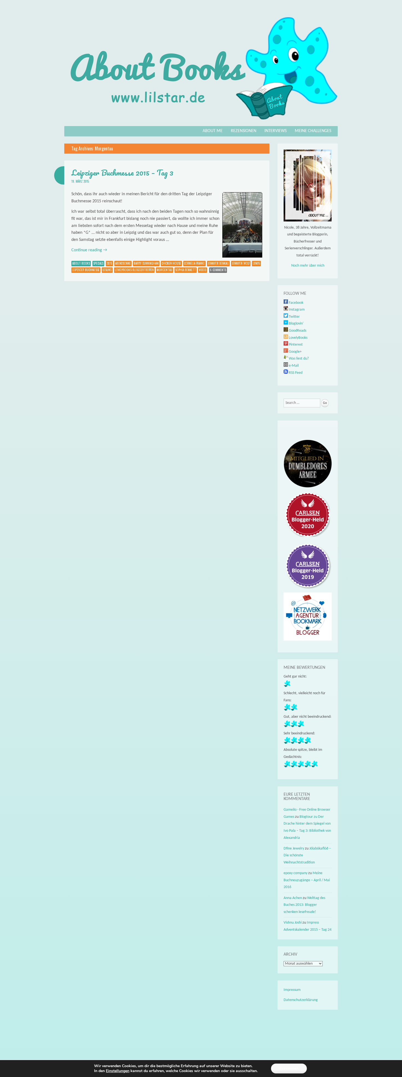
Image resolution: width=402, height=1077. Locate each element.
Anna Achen (293, 898)
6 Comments (218, 270)
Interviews (275, 131)
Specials (98, 263)
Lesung (107, 270)
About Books (81, 263)
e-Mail (293, 366)
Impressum (292, 990)
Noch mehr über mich (307, 266)
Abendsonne (123, 263)
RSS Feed (295, 373)
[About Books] (201, 122)
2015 (109, 263)
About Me (213, 131)
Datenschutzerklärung (301, 1000)
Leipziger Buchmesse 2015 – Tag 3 (122, 172)
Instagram (296, 310)
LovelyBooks (297, 338)
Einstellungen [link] (117, 1070)
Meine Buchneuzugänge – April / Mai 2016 (307, 880)
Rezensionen (243, 131)
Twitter (294, 317)
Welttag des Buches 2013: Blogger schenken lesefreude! (304, 905)
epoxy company (295, 873)
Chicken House (171, 263)
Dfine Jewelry (294, 849)
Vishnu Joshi (293, 923)
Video (202, 270)
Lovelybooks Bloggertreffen (134, 270)
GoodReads (297, 331)
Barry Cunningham (146, 263)
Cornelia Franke (194, 263)
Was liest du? (298, 359)
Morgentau (164, 270)
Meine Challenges (313, 131)
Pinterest (295, 345)
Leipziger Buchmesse (86, 270)
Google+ (295, 352)
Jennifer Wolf (241, 263)
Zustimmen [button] (289, 1068)
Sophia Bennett (185, 270)
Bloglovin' (296, 324)
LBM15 (256, 263)
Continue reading (89, 250)
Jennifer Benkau (218, 263)
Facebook (295, 303)
